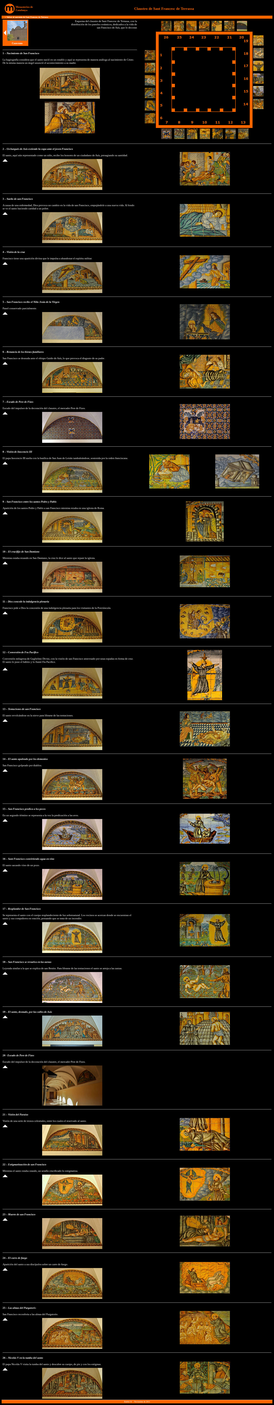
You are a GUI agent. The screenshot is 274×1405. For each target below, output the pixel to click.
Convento (17, 43)
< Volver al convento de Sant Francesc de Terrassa (26, 17)
